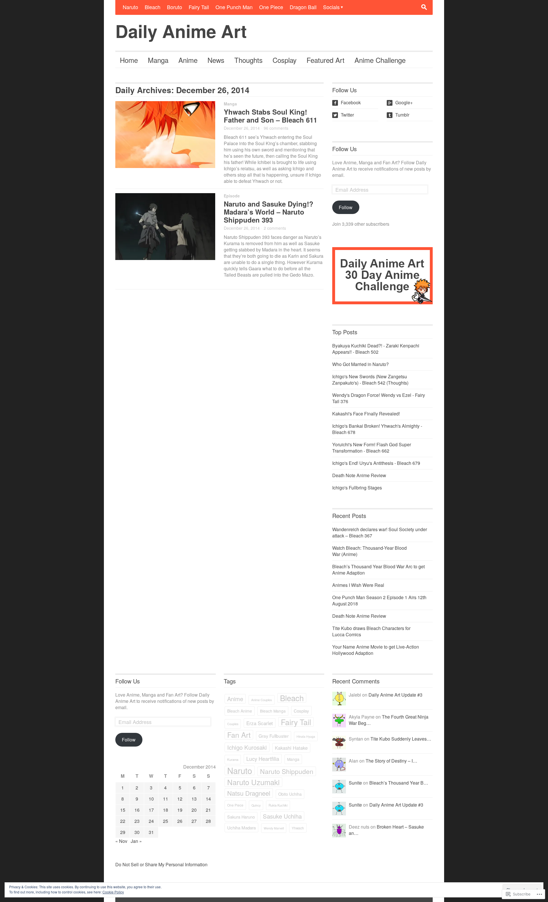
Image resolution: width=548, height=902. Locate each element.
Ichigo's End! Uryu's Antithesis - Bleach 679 (376, 463)
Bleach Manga (273, 711)
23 (137, 821)
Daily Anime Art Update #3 (395, 694)
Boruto (174, 7)
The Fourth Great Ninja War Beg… (388, 719)
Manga (158, 60)
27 (194, 821)
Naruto (130, 7)
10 (151, 798)
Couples (232, 724)
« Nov (121, 841)
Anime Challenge (380, 60)
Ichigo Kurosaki (247, 747)
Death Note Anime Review (359, 475)
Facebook (347, 102)
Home (129, 60)
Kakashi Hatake (291, 747)
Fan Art (239, 734)
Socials (331, 7)
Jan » (136, 841)
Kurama (232, 759)
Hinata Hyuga (306, 736)
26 (179, 821)
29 (122, 832)
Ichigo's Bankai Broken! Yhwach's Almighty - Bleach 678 (377, 429)
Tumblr (398, 114)
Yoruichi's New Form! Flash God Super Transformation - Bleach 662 (371, 447)
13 (194, 798)
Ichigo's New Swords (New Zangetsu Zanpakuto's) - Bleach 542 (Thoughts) (370, 379)
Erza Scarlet (259, 723)
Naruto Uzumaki (253, 782)
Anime (188, 60)
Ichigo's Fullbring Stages (357, 487)
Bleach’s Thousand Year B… (398, 782)
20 (194, 810)
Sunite (355, 782)
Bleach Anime (239, 711)
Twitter (343, 114)
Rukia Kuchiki (278, 805)
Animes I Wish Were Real (358, 585)
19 (179, 810)
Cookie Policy (113, 891)
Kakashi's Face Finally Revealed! (366, 413)
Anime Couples (261, 699)
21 (208, 810)
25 (165, 821)
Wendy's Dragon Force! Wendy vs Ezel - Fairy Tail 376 (378, 398)
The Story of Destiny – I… (391, 760)
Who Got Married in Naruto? (360, 364)
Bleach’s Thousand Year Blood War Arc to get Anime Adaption (378, 569)
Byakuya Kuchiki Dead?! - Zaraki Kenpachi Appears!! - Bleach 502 (375, 348)
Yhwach (298, 827)
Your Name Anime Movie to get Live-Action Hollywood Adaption (375, 649)
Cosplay (285, 60)
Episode (232, 196)
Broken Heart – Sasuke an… (386, 829)
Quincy (256, 805)
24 (151, 821)
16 (137, 810)
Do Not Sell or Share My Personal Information (161, 864)
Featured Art (325, 60)
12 (179, 798)
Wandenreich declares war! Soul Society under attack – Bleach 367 (379, 532)
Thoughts (248, 60)
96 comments (276, 128)
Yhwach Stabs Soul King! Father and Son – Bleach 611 (270, 116)
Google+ (400, 102)
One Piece (271, 7)
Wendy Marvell (274, 828)
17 (151, 810)
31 (151, 832)
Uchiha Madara (241, 828)
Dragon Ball (303, 7)
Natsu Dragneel (248, 793)
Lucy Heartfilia (262, 758)
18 (165, 810)
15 (122, 810)
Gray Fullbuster (274, 736)
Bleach (152, 7)
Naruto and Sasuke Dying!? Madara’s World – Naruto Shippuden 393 (268, 212)
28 (208, 821)
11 (165, 798)
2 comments (275, 228)
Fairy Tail (199, 7)
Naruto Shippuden (286, 771)
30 (137, 832)
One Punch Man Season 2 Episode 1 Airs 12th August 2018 (379, 600)
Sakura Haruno (241, 817)
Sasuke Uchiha (282, 816)
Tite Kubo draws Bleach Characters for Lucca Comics (371, 631)
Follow (345, 207)
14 (208, 798)
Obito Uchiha (290, 794)
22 (122, 821)
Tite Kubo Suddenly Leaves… (400, 738)
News (215, 60)
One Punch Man (234, 7)
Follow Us (344, 149)
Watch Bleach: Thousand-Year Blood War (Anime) (369, 551)
